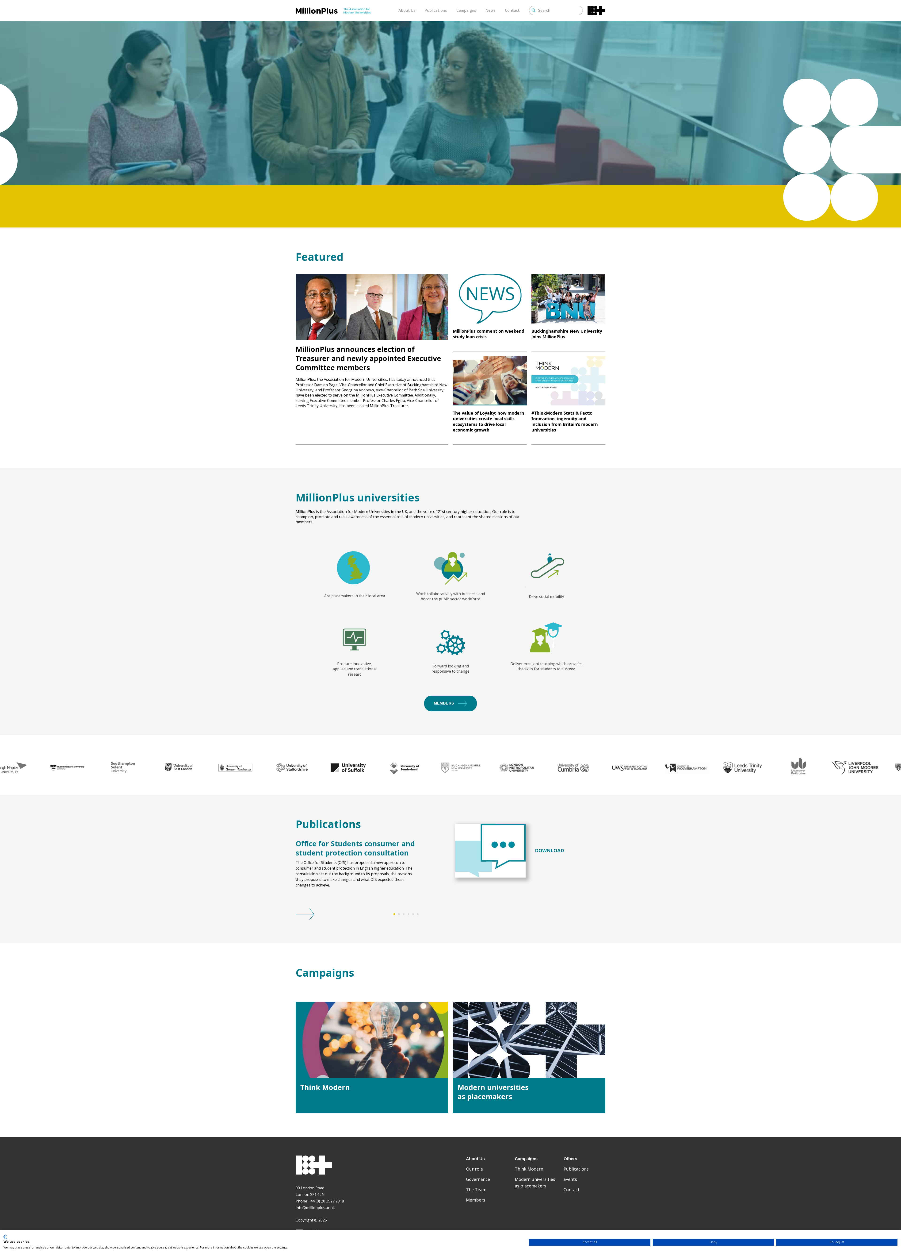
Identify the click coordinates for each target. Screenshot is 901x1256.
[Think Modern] (372, 1040)
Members (444, 703)
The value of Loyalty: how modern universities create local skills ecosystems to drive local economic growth (488, 421)
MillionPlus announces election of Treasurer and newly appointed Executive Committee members (368, 358)
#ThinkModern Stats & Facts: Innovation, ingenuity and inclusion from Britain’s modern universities (564, 421)
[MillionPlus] (333, 11)
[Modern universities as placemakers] (529, 1040)
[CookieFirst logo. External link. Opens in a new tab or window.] (5, 1237)
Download (549, 850)
